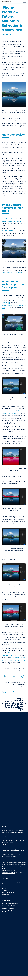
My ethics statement (8, 842)
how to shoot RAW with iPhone (12, 273)
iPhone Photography (8, 34)
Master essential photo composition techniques (12, 867)
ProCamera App (7, 219)
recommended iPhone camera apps (14, 221)
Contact (4, 844)
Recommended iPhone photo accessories (14, 864)
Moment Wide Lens (8, 231)
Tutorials (19, 691)
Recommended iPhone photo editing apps (14, 862)
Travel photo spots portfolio (10, 870)
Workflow (4, 692)
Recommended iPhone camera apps (12, 860)
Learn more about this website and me (13, 840)
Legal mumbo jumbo (8, 892)
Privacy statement (7, 890)
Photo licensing (6, 894)
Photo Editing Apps (9, 691)
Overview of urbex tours (8, 872)
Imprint (4, 888)
